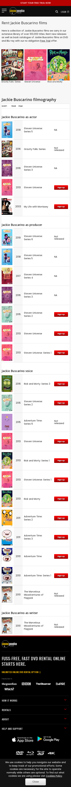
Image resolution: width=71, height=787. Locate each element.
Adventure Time (33, 556)
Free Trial (45, 40)
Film (20, 106)
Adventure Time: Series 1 (37, 575)
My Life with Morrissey (36, 206)
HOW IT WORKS (9, 700)
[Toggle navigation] (5, 10)
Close (35, 781)
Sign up (61, 187)
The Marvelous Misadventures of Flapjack (33, 595)
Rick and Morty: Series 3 (37, 383)
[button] (55, 12)
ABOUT (5, 719)
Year (13, 106)
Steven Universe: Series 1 (37, 352)
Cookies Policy (54, 776)
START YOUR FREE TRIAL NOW (35, 2)
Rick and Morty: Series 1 (37, 460)
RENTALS (6, 710)
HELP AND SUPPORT (12, 728)
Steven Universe (32, 81)
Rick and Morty (55, 81)
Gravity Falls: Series (11, 81)
